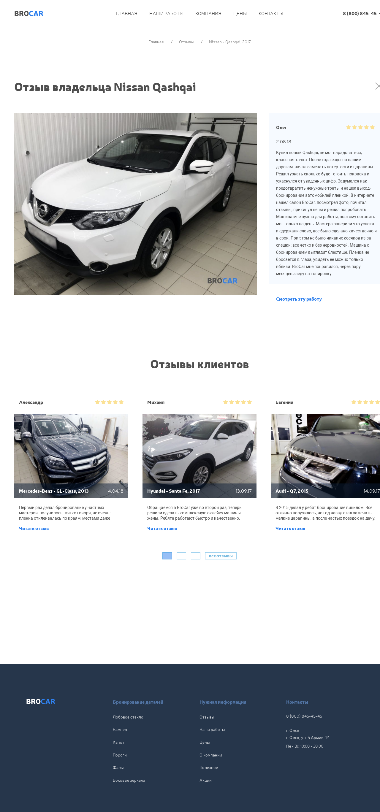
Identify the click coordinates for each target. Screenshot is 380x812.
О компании (211, 754)
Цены (240, 13)
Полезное (209, 767)
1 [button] (167, 555)
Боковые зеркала (129, 780)
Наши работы (166, 13)
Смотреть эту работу (299, 298)
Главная (126, 13)
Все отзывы (221, 556)
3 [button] (195, 555)
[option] (71, 468)
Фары (118, 767)
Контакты (271, 13)
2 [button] (181, 555)
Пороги (120, 754)
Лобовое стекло (128, 716)
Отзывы (207, 716)
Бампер (120, 729)
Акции (206, 780)
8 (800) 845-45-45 (304, 716)
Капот (118, 742)
